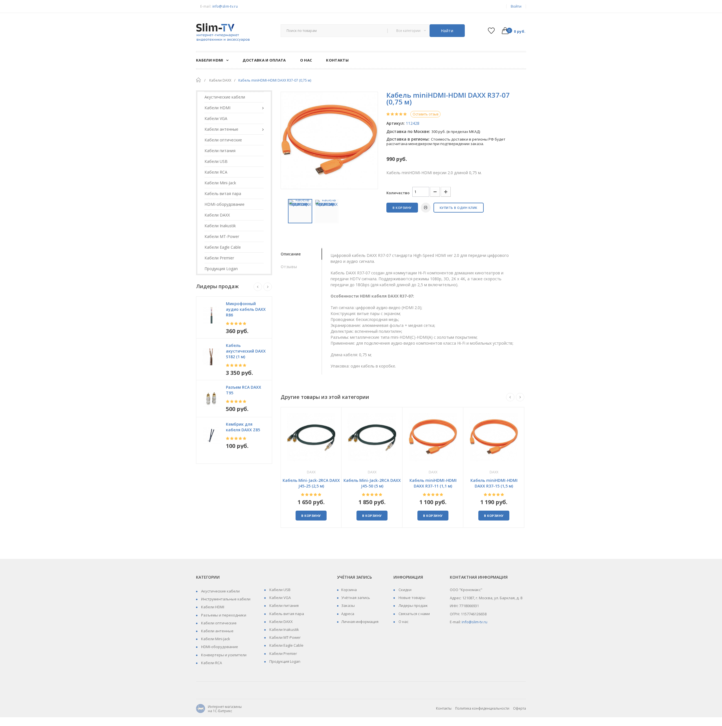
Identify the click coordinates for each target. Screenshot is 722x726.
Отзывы (289, 266)
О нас (403, 621)
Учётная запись (355, 597)
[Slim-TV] (234, 33)
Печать (426, 208)
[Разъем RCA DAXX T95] (211, 398)
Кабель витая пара (286, 613)
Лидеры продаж (413, 605)
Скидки (404, 589)
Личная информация (359, 621)
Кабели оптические (218, 623)
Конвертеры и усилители (223, 654)
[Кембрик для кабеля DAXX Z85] (211, 435)
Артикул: (395, 123)
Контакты (444, 708)
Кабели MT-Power (284, 637)
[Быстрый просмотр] (311, 437)
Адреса (347, 613)
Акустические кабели (220, 591)
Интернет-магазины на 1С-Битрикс (219, 709)
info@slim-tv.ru (225, 6)
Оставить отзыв (425, 114)
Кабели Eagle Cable (285, 645)
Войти (516, 6)
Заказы (348, 605)
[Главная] (198, 80)
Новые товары (411, 597)
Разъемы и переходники (223, 615)
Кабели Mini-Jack (215, 638)
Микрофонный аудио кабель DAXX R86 (246, 309)
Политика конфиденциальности (482, 708)
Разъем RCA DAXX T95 (243, 389)
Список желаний (491, 30)
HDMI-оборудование (219, 646)
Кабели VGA (279, 597)
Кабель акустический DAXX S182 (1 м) (246, 351)
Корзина (349, 589)
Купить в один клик (458, 207)
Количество (398, 192)
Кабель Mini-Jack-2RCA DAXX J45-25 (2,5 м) (311, 483)
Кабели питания (283, 605)
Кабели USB (279, 589)
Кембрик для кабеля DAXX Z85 (243, 426)
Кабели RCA (211, 662)
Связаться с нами (414, 613)
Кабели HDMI (212, 606)
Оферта (519, 708)
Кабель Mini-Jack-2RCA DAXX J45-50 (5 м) (372, 483)
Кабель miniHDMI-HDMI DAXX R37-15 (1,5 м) (494, 483)
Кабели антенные (217, 630)
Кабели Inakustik (283, 629)
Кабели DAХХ (280, 621)
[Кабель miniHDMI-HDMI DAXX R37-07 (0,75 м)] (300, 211)
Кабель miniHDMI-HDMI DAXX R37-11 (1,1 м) (433, 483)
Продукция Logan (284, 661)
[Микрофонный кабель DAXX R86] (211, 315)
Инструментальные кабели (225, 599)
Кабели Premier (282, 653)
